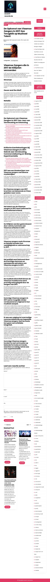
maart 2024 (37, 179)
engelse (37, 290)
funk (36, 312)
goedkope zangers (39, 320)
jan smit (37, 344)
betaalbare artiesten (39, 258)
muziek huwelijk (38, 417)
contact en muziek (39, 271)
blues (36, 260)
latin (36, 395)
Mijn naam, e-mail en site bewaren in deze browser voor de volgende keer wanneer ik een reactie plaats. (16, 412)
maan (36, 401)
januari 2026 (37, 120)
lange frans (37, 392)
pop (36, 444)
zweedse (37, 570)
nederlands (37, 419)
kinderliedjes (37, 382)
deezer (36, 282)
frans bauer (37, 306)
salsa (36, 495)
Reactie (6, 371)
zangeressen (38, 562)
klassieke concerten (39, 384)
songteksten (37, 497)
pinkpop (37, 441)
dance (36, 279)
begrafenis (37, 242)
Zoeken (39, 21)
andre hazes (37, 215)
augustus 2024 (38, 165)
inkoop (36, 341)
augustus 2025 (38, 133)
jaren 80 (37, 360)
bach (36, 236)
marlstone (37, 406)
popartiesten (38, 449)
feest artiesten (38, 295)
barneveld (37, 239)
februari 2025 (38, 149)
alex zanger (37, 212)
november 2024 (38, 157)
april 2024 (37, 176)
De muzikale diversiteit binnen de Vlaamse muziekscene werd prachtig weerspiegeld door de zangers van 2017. (18, 142)
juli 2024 (37, 168)
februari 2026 (38, 117)
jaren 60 (37, 355)
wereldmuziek (38, 535)
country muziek (38, 274)
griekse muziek (38, 325)
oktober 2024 (38, 160)
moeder (37, 409)
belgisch (37, 247)
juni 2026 (37, 106)
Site (4, 403)
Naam (5, 389)
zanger (36, 546)
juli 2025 (37, 136)
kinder (36, 376)
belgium (37, 250)
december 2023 (38, 187)
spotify (36, 508)
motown (37, 411)
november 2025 (38, 125)
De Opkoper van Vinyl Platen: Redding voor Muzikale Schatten (39, 78)
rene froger (37, 473)
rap (36, 465)
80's (36, 204)
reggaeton (37, 470)
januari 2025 (37, 152)
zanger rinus (37, 557)
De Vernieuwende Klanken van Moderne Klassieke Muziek (10, 440)
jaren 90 (37, 363)
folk (36, 301)
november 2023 (38, 190)
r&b (36, 460)
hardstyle (37, 330)
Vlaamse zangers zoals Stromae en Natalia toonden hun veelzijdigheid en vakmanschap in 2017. (19, 136)
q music (37, 457)
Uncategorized (19, 22)
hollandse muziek (39, 333)
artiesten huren (38, 226)
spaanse (37, 503)
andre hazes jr (38, 217)
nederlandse (37, 422)
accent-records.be (9, 22)
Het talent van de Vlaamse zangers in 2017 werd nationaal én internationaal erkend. (17, 131)
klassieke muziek (38, 390)
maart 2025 (37, 146)
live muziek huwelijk (39, 398)
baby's (36, 234)
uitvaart (37, 519)
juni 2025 (37, 138)
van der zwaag (38, 524)
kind (36, 374)
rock (36, 479)
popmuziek (37, 452)
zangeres (37, 559)
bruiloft (36, 266)
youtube (37, 543)
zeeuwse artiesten (39, 567)
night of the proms (39, 435)
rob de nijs (37, 476)
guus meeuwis (38, 328)
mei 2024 (37, 173)
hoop (36, 336)
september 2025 (38, 130)
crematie (37, 277)
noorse (36, 438)
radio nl (36, 462)
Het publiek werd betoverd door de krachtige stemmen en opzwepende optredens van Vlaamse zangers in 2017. (19, 139)
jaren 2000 (37, 349)
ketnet (36, 371)
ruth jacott (37, 489)
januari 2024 (37, 184)
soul (36, 500)
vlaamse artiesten (39, 530)
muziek (36, 414)
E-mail (5, 396)
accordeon (37, 209)
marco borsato (38, 403)
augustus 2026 (38, 101)
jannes (36, 347)
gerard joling (37, 314)
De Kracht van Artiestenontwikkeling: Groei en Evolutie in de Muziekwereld (25, 442)
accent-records (17, 40)
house (36, 339)
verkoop (37, 527)
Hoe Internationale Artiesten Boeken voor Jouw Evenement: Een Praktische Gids (10, 483)
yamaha (37, 540)
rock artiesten (38, 484)
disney (36, 285)
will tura (36, 538)
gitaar (36, 317)
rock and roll (37, 481)
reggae (36, 468)
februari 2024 (38, 181)
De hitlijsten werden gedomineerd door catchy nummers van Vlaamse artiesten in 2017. (18, 133)
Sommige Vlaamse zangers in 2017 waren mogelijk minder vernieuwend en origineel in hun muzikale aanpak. (18, 159)
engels (36, 287)
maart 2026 (37, 114)
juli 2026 (37, 103)
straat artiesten (38, 511)
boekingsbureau (38, 263)
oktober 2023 (38, 192)
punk (36, 454)
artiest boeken (38, 220)
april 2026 (37, 111)
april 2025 (37, 144)
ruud (36, 492)
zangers (37, 565)
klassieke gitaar (38, 387)
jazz (36, 366)
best (36, 255)
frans (36, 304)
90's (36, 207)
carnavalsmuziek (38, 269)
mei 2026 (37, 109)
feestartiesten (38, 298)
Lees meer (7, 462)
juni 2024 (37, 171)
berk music (37, 252)
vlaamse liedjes (38, 532)
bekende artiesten (39, 244)
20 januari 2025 (8, 40)
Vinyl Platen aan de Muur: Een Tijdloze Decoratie (38, 70)
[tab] (45, 9)
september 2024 (38, 163)
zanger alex (37, 549)
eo (35, 293)
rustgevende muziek (39, 487)
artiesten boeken (38, 223)
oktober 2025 (38, 128)
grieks (36, 322)
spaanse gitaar (38, 505)
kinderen (37, 379)
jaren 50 (37, 352)
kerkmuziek (37, 368)
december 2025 (38, 122)
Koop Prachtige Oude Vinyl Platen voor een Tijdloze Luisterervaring (39, 52)
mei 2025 (37, 141)
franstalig (37, 309)
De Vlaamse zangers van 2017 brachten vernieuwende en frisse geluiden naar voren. (18, 128)
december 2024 (38, 155)
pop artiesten (38, 446)
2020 (36, 201)
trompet (37, 516)
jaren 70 (37, 357)
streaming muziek (39, 514)
